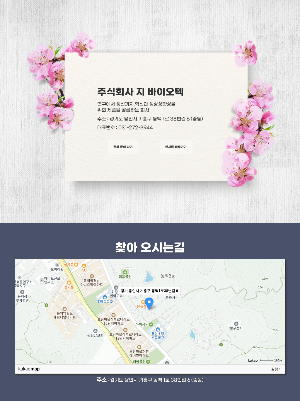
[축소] (278, 311)
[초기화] (278, 322)
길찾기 (276, 369)
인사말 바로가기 (176, 147)
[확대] (278, 301)
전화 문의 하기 (123, 147)
